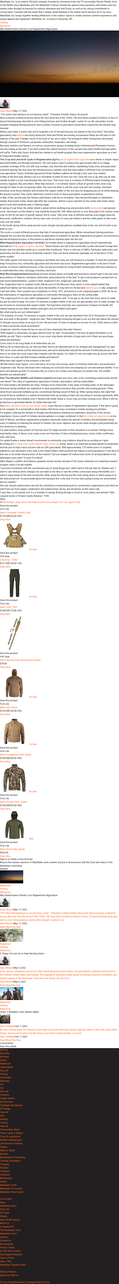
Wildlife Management (11, 1140)
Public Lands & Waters (11, 1133)
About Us (4, 1223)
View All (4, 1070)
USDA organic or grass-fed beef (27, 246)
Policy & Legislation (10, 1136)
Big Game (5, 1053)
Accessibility (6, 1244)
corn (56, 183)
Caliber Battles (7, 1098)
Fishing (3, 1074)
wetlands (20, 135)
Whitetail (4, 1056)
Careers (4, 1237)
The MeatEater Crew (10, 1230)
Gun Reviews (6, 1101)
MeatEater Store (8, 1206)
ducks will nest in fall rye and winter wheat (25, 405)
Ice (1, 1088)
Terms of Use (7, 1258)
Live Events (6, 1199)
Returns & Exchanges (25, 1282)
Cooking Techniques (10, 1160)
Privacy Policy (7, 1247)
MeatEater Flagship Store (13, 1264)
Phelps (3, 1216)
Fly (1, 1084)
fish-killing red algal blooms (97, 416)
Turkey (3, 1060)
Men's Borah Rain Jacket (12, 849)
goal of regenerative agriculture (75, 159)
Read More (5, 927)
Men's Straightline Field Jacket (15, 754)
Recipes (4, 1153)
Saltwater (5, 1081)
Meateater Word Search (12, 1192)
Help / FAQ (5, 1261)
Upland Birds (6, 1067)
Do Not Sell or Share (10, 1251)
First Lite (4, 1209)
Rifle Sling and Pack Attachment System (20, 660)
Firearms (4, 1095)
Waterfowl (5, 26)
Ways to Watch (7, 1150)
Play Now (16, 927)
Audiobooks (6, 1178)
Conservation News (10, 1129)
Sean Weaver (6, 111)
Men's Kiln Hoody (9, 707)
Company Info (7, 1226)
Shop (2, 1202)
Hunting (4, 22)
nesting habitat (96, 208)
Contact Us (5, 1240)
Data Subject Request (11, 1254)
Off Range (5, 1108)
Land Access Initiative (11, 1143)
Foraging (4, 1164)
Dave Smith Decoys (10, 1219)
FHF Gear (4, 1212)
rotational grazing (93, 287)
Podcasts (5, 1171)
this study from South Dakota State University (36, 444)
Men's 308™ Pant (8, 607)
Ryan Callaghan (7, 1026)
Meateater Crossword (11, 1188)
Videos (3, 1147)
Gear (2, 1115)
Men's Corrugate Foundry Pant (15, 512)
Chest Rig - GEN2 (9, 559)
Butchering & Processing (12, 1157)
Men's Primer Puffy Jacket (13, 802)
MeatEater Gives (8, 1233)
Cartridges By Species (11, 1105)
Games (3, 1181)
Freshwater (5, 1077)
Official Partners (8, 1271)
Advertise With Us (9, 1275)
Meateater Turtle (8, 1185)
